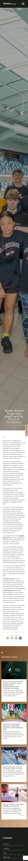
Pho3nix (14, 427)
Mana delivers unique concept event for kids (12, 768)
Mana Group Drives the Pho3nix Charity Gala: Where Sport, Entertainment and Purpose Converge (13, 685)
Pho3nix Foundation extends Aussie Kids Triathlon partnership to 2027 (13, 727)
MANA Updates (18, 425)
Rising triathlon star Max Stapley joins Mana (13, 805)
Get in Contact (26, 430)
